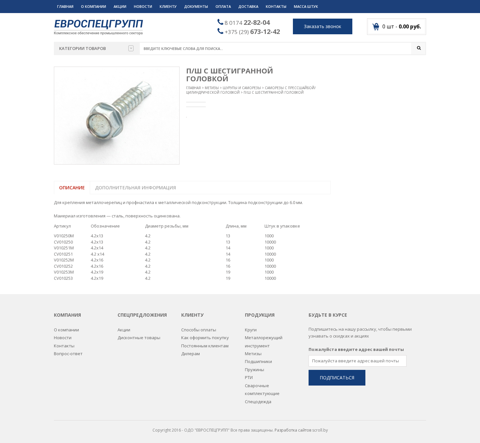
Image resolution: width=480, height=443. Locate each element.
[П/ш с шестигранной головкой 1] (117, 116)
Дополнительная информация (135, 187)
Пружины (254, 369)
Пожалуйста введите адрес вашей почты (356, 349)
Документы (196, 6)
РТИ (249, 377)
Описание (72, 187)
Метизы (212, 88)
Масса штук (306, 6)
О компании (93, 6)
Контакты (276, 6)
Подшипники (258, 361)
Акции (120, 6)
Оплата (223, 6)
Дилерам (190, 353)
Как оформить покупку (205, 337)
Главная (65, 6)
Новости (143, 6)
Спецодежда (258, 401)
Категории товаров (82, 48)
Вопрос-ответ (68, 353)
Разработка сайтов (293, 430)
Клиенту (168, 6)
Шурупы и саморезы (242, 88)
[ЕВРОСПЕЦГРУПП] (98, 27)
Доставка (248, 6)
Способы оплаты (198, 330)
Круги (251, 330)
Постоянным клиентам (205, 346)
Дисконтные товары (139, 337)
